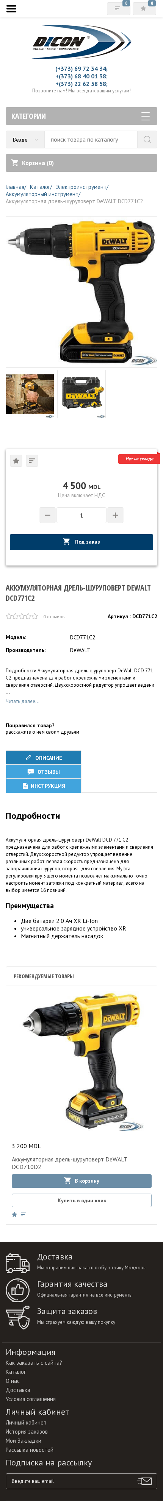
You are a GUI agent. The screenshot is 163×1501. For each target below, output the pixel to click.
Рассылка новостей (29, 1449)
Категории (28, 116)
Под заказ (87, 541)
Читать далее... (22, 701)
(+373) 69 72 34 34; (81, 68)
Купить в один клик (82, 1200)
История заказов (27, 1431)
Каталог (16, 1371)
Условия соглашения (31, 1399)
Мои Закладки (23, 1440)
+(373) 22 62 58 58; (81, 83)
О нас (13, 1380)
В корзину (87, 1180)
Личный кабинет (26, 1422)
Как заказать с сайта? (34, 1362)
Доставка (18, 1389)
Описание (48, 757)
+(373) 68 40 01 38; (81, 76)
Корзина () (38, 163)
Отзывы (48, 771)
